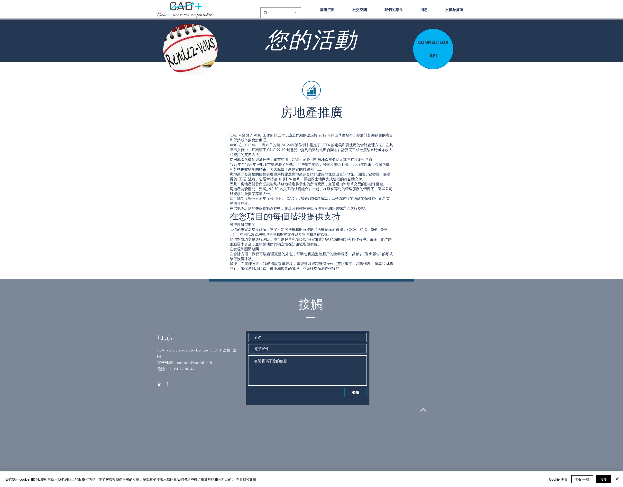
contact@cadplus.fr (195, 362)
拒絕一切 (582, 479)
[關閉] (617, 479)
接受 (603, 479)
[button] (394, 10)
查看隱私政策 (246, 479)
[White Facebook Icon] (167, 384)
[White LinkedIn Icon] (159, 384)
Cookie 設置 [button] (558, 479)
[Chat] (433, 48)
